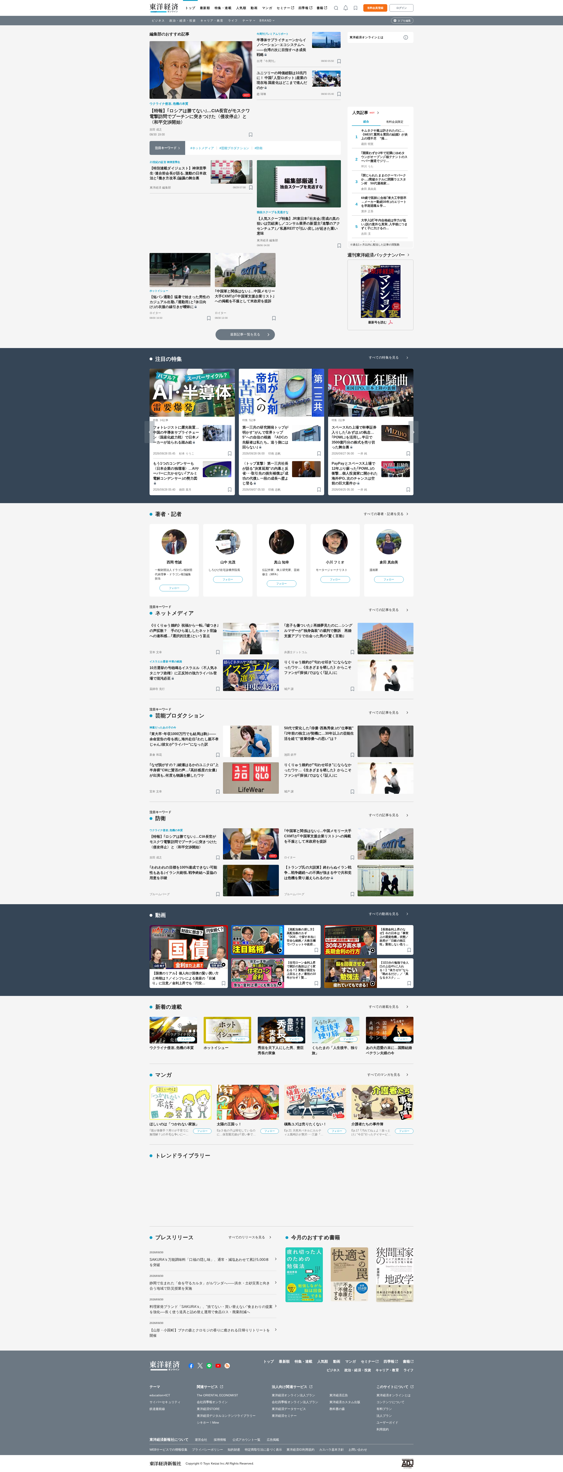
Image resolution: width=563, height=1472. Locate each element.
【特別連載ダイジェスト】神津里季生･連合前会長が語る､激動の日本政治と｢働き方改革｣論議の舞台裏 (178, 173)
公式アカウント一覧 (246, 1439)
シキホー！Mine (208, 1422)
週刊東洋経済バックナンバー (376, 255)
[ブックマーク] (250, 134)
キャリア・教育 (212, 20)
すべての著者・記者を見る (384, 514)
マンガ (267, 8)
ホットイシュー (216, 1048)
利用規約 (383, 1429)
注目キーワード (166, 148)
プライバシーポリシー (207, 1449)
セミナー (283, 8)
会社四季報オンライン (212, 1402)
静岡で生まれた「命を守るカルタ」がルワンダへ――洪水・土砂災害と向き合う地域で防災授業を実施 (210, 1285)
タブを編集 (404, 20)
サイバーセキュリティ (165, 1402)
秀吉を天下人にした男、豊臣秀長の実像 (281, 1050)
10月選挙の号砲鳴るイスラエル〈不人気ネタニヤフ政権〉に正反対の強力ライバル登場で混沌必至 (183, 673)
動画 (254, 8)
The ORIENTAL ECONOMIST (217, 1395)
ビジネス (158, 20)
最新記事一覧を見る (245, 334)
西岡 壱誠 (174, 562)
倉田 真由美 (389, 562)
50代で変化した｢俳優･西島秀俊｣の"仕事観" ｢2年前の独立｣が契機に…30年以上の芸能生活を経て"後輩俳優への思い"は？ (319, 733)
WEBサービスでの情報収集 (168, 1449)
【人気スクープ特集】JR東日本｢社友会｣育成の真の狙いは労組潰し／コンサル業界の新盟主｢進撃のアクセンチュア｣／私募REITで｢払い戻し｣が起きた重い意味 (298, 226)
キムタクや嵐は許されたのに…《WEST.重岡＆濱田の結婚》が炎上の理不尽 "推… (384, 134)
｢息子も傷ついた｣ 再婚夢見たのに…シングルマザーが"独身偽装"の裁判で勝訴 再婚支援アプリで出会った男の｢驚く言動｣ (318, 630)
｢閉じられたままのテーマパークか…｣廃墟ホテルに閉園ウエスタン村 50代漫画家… (383, 179)
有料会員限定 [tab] (394, 121)
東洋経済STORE (208, 1409)
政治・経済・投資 (182, 20)
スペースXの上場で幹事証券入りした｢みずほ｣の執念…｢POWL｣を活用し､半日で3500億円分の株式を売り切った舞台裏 (354, 437)
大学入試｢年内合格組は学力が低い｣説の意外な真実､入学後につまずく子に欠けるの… (384, 224)
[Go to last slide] (149, 432)
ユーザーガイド (387, 1422)
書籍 (320, 8)
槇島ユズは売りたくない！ (305, 1124)
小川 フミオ (335, 562)
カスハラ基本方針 (331, 1449)
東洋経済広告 (338, 1395)
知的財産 (234, 1449)
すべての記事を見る (384, 610)
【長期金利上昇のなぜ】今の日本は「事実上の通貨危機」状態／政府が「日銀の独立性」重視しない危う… (394, 937)
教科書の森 (337, 1409)
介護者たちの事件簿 (367, 1124)
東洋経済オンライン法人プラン (293, 1395)
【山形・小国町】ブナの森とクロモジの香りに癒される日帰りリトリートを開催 (210, 1332)
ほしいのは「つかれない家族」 (174, 1124)
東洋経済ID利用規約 (300, 1449)
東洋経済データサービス (289, 1409)
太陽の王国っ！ (229, 1124)
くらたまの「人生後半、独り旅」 (335, 1050)
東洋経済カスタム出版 (344, 1402)
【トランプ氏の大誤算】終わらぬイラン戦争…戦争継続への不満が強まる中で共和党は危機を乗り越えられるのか (317, 872)
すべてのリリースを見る (246, 1237)
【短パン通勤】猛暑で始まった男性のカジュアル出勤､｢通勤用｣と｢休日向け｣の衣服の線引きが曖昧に (180, 302)
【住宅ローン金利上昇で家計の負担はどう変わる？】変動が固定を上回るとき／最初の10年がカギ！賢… (301, 970)
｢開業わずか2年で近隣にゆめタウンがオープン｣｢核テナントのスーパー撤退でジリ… (384, 157)
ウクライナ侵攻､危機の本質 (172, 1048)
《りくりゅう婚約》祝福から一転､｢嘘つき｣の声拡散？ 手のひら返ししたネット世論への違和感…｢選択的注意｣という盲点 (184, 630)
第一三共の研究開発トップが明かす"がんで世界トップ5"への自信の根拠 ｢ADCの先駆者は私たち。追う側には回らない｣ (265, 437)
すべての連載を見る (384, 1006)
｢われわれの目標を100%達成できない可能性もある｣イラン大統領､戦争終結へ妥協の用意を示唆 (183, 872)
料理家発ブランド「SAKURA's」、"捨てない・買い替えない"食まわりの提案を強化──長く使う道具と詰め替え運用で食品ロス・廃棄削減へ (211, 1309)
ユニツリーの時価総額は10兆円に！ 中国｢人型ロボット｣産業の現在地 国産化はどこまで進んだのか (282, 80)
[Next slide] (413, 432)
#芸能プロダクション (234, 148)
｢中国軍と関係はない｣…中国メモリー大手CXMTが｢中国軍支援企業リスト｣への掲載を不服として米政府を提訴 (245, 296)
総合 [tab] (366, 121)
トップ (190, 8)
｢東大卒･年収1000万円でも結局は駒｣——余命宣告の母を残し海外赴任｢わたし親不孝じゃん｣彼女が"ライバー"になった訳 (184, 739)
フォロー (174, 588)
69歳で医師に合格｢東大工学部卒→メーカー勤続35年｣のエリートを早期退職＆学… (384, 201)
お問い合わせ (358, 1449)
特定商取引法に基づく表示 (263, 1449)
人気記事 (360, 112)
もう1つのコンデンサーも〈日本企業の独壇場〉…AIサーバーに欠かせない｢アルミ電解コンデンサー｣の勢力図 (176, 471)
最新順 (205, 8)
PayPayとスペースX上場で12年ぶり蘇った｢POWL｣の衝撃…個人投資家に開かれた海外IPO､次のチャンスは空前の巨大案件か (355, 473)
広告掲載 (273, 1439)
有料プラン (384, 1409)
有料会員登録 (375, 7)
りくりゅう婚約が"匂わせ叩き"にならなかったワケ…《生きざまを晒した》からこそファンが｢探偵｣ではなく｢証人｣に (317, 667)
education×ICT (160, 1395)
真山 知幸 (281, 562)
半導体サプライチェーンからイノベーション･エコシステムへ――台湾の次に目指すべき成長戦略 (281, 47)
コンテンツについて (390, 1402)
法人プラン (384, 1415)
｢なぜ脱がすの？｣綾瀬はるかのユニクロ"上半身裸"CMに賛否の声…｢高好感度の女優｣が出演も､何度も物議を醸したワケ (184, 770)
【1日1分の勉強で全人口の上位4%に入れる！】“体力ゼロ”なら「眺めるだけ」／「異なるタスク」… (394, 970)
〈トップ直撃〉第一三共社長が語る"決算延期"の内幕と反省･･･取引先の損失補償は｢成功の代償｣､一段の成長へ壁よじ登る (265, 473)
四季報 (303, 8)
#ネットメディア (202, 148)
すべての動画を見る (384, 914)
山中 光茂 (228, 562)
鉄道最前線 (157, 1409)
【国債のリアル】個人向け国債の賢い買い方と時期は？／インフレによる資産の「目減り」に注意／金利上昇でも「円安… (185, 978)
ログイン (401, 7)
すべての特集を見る (384, 357)
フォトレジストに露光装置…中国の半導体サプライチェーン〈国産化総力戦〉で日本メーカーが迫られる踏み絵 (176, 434)
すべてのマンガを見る (383, 1074)
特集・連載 (223, 8)
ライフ (233, 20)
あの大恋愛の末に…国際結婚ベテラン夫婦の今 (389, 1050)
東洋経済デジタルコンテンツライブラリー (226, 1415)
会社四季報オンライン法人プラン (295, 1402)
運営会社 (201, 1439)
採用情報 (220, 1439)
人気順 (241, 8)
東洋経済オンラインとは (367, 37)
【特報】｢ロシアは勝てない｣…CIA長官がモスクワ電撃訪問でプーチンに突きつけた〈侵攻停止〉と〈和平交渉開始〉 (200, 116)
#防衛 (259, 148)
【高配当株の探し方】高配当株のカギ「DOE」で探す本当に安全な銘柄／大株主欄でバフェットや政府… (301, 937)
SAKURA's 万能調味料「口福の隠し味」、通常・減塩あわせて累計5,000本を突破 (209, 1262)
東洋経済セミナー (284, 1415)
